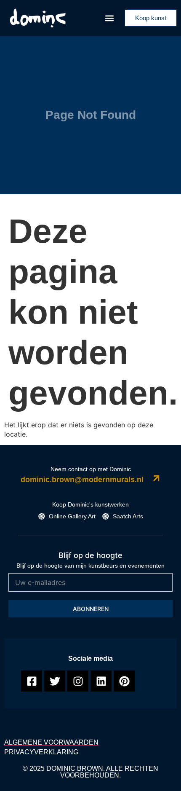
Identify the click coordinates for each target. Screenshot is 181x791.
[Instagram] (77, 681)
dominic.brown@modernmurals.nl (82, 479)
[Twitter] (54, 681)
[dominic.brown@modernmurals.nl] (156, 478)
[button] (109, 18)
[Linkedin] (101, 681)
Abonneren (91, 608)
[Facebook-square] (31, 681)
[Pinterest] (124, 681)
